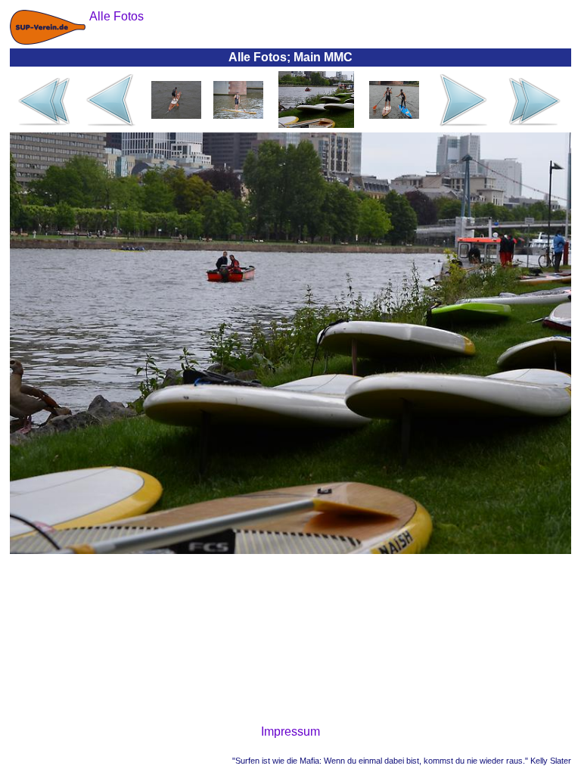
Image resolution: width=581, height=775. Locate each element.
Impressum (290, 731)
